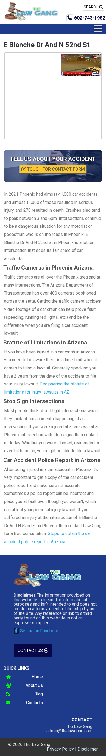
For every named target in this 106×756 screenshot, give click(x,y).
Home (37, 677)
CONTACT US (31, 650)
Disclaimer (87, 749)
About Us (34, 685)
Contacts (34, 703)
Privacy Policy (60, 749)
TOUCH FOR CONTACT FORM (55, 169)
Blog (38, 694)
